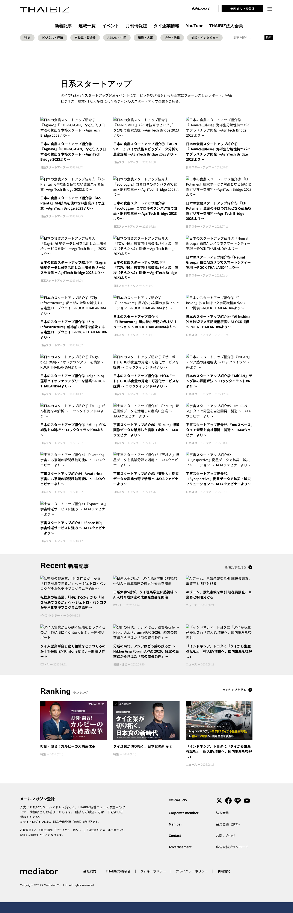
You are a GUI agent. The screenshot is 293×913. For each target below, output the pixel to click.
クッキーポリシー (153, 871)
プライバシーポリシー (70, 830)
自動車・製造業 (85, 37)
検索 (269, 37)
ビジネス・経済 (52, 37)
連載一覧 (87, 25)
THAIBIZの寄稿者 (118, 871)
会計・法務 (172, 37)
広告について (201, 8)
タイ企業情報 (166, 25)
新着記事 (63, 25)
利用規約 (46, 830)
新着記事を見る (235, 567)
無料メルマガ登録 (242, 8)
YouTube (194, 25)
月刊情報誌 (136, 25)
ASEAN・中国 (116, 37)
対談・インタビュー (204, 37)
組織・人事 (145, 37)
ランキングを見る (234, 690)
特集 (27, 37)
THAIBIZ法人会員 (226, 25)
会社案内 (89, 871)
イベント (110, 25)
